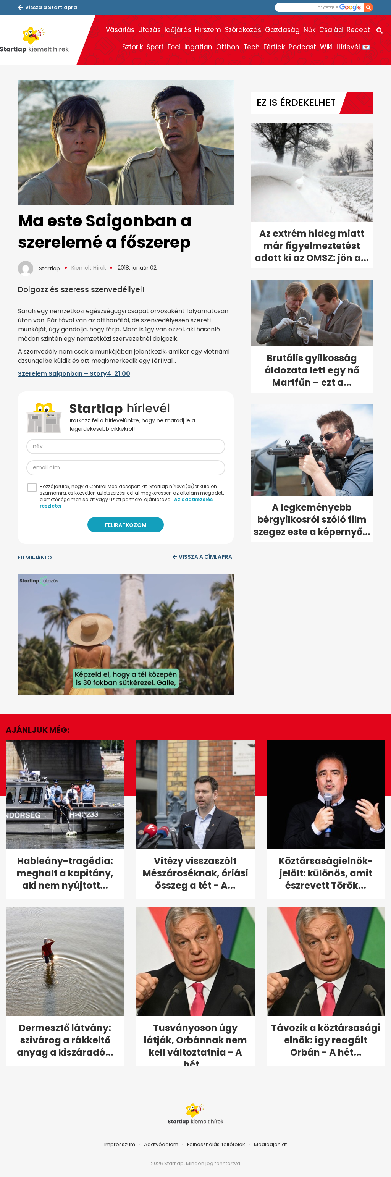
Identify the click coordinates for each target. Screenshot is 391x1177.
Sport (155, 47)
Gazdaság (282, 29)
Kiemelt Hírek (88, 268)
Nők (309, 29)
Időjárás (178, 29)
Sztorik (132, 47)
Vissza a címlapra (205, 557)
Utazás (149, 29)
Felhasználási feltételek (216, 1144)
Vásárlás (120, 29)
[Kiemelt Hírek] (38, 40)
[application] (126, 634)
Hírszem (208, 29)
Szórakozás (243, 29)
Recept (358, 29)
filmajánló (35, 557)
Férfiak (274, 47)
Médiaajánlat (270, 1144)
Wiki (326, 47)
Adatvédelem (161, 1144)
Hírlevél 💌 (353, 47)
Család (331, 29)
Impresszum (119, 1144)
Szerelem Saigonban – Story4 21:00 (74, 373)
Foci (174, 47)
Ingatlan (198, 47)
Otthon (227, 47)
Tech (251, 47)
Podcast (302, 47)
